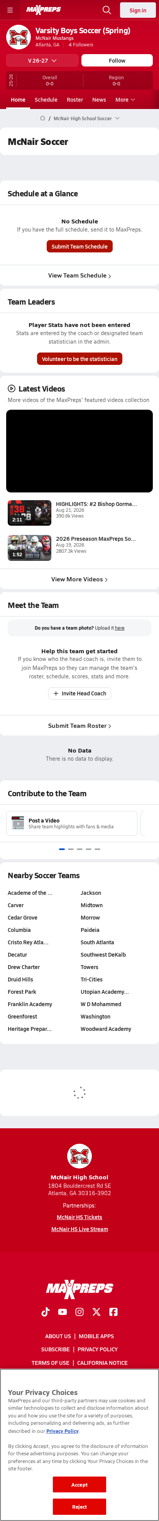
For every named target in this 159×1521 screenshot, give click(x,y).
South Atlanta (97, 942)
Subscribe (55, 1349)
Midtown (92, 905)
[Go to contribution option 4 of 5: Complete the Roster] (88, 849)
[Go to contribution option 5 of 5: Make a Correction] (97, 849)
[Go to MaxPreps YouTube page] (62, 1312)
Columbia (19, 929)
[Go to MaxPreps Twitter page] (96, 1312)
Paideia (90, 929)
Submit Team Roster (77, 725)
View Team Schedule (77, 275)
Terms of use (50, 1362)
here (120, 628)
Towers (89, 967)
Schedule (46, 99)
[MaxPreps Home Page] (43, 118)
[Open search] (107, 10)
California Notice (102, 1362)
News (99, 99)
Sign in (138, 10)
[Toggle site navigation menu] (10, 10)
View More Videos (77, 578)
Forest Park (22, 991)
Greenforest (22, 1016)
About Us (58, 1336)
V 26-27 (38, 60)
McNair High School (79, 1176)
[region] (79, 1445)
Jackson (91, 892)
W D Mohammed (101, 1004)
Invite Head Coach (84, 693)
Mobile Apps (96, 1336)
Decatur (17, 954)
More (122, 99)
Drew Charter (24, 967)
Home (18, 99)
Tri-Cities (92, 979)
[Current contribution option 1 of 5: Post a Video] (62, 849)
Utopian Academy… (105, 991)
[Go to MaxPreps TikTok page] (45, 1312)
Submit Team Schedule (80, 246)
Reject (79, 1506)
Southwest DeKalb (103, 954)
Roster (75, 99)
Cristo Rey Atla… (28, 942)
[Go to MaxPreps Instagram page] (79, 1312)
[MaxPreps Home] (43, 10)
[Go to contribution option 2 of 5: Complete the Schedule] (71, 849)
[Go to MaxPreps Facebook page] (113, 1312)
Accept (79, 1484)
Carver (16, 905)
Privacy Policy (98, 1349)
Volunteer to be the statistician (79, 359)
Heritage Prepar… (30, 1028)
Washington (95, 1016)
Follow (117, 60)
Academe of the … (30, 892)
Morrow (90, 917)
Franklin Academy (30, 1004)
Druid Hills (20, 979)
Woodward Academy (106, 1028)
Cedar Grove (22, 917)
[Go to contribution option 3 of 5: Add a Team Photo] (80, 849)
